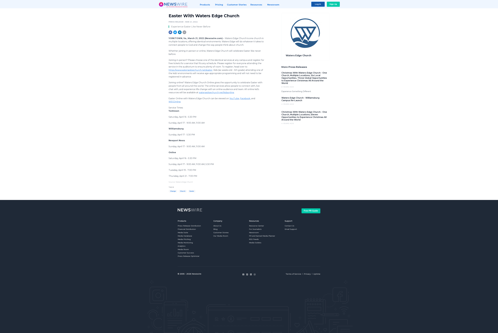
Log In (318, 4)
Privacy (307, 274)
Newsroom (254, 232)
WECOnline (175, 101)
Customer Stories (221, 232)
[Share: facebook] (170, 32)
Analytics (181, 246)
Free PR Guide (311, 211)
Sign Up (333, 4)
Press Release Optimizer (188, 256)
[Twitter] (247, 274)
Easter (191, 191)
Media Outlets (255, 243)
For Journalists (255, 229)
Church (182, 191)
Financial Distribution (187, 229)
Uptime (316, 274)
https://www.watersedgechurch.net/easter (191, 70)
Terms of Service (293, 274)
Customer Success (186, 253)
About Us (217, 226)
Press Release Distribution (189, 226)
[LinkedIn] (251, 274)
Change (173, 191)
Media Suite (183, 232)
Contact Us (289, 226)
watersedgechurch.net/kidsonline (216, 92)
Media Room (183, 249)
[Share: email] (184, 32)
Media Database (185, 236)
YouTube (234, 98)
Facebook (245, 98)
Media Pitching (184, 239)
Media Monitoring (185, 243)
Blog (215, 229)
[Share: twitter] (175, 32)
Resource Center (256, 226)
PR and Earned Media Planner (262, 236)
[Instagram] (254, 274)
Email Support (291, 229)
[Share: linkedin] (180, 32)
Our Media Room (220, 236)
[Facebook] (243, 274)
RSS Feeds (254, 239)
